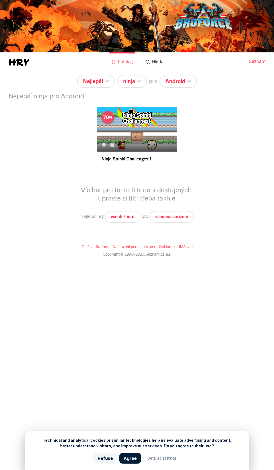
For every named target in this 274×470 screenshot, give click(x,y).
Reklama (167, 247)
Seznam (257, 61)
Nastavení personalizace (134, 247)
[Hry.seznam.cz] (19, 62)
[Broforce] (137, 43)
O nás (87, 247)
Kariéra (102, 247)
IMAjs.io (186, 247)
